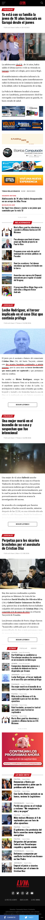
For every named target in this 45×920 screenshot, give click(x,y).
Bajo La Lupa (24, 900)
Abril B (19, 64)
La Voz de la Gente (11, 900)
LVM (23, 191)
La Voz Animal (35, 900)
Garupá (5, 70)
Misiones (31, 191)
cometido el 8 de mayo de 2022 (16, 611)
